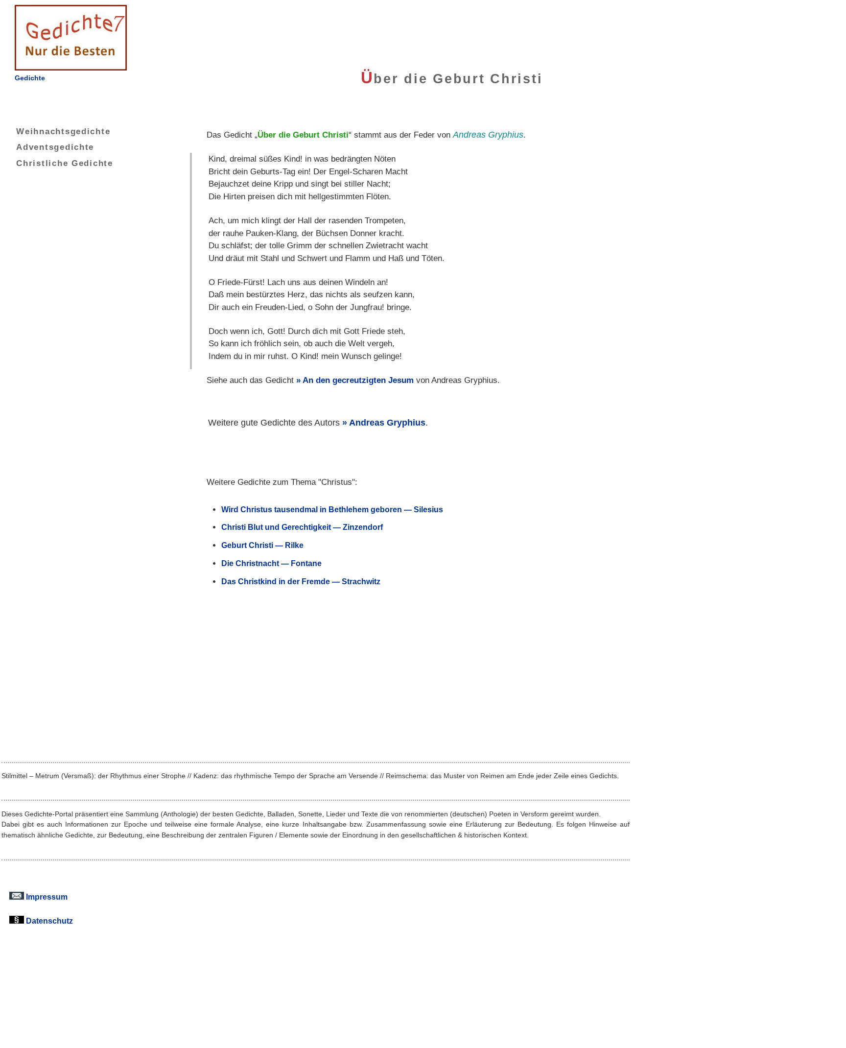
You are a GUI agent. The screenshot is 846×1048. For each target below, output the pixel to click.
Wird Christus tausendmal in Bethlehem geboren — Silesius (332, 509)
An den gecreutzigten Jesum (358, 380)
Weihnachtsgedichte (63, 131)
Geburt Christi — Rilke (262, 545)
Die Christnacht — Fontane (271, 563)
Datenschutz (48, 920)
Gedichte (30, 78)
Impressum (46, 896)
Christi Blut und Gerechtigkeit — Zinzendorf (302, 527)
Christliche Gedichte (64, 163)
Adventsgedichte (55, 147)
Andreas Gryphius (387, 422)
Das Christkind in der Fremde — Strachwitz (300, 581)
